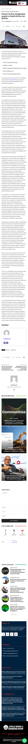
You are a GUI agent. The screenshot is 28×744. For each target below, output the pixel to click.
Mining (7, 350)
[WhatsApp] (11, 634)
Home (3, 9)
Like (6, 529)
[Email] (4, 343)
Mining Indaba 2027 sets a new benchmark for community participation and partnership (14, 422)
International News (13, 447)
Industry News (8, 9)
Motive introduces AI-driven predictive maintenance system (14, 450)
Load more (13, 614)
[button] (24, 740)
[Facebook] (3, 634)
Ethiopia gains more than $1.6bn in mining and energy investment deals (20, 368)
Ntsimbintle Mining (14, 79)
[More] (24, 26)
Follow (14, 529)
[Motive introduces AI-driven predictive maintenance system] (14, 439)
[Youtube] (16, 634)
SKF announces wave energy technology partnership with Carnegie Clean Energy (7, 368)
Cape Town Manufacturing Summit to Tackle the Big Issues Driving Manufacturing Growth (14, 477)
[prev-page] (3, 484)
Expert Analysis (14, 604)
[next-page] (5, 484)
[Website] (7, 343)
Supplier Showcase (14, 595)
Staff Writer (8, 21)
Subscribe (22, 529)
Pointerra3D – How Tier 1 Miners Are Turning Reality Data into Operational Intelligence (17, 608)
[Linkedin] (14, 389)
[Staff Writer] (3, 21)
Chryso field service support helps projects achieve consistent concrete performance (16, 599)
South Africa (13, 350)
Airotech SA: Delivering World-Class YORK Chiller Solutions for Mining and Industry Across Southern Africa (13, 714)
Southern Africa (14, 11)
